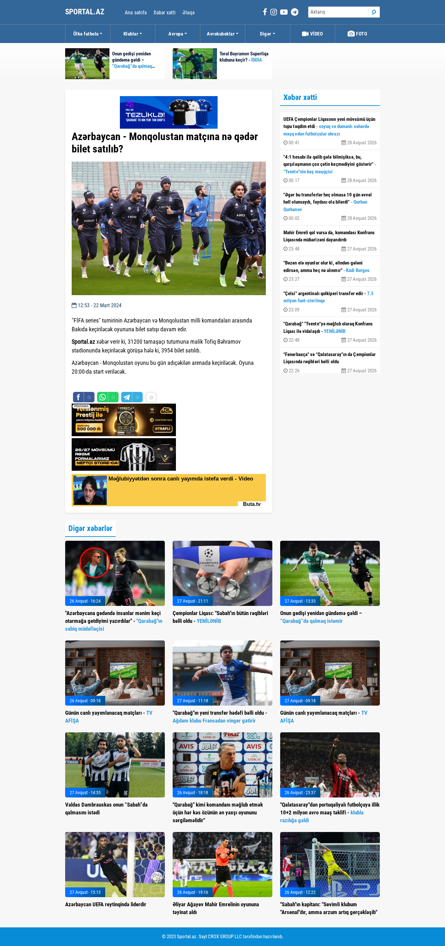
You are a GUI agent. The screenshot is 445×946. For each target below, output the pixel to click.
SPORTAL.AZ (85, 11)
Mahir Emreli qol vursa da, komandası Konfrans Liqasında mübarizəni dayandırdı (330, 241)
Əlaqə (188, 12)
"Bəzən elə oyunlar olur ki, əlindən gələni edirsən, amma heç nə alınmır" (330, 271)
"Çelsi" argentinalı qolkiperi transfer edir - (330, 302)
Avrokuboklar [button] (221, 34)
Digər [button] (265, 34)
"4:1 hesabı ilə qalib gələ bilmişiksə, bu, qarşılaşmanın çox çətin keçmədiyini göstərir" (330, 169)
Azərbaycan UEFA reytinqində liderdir (105, 904)
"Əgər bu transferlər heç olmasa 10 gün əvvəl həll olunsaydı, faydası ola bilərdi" (330, 207)
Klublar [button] (130, 34)
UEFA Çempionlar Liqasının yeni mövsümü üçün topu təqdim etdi (330, 131)
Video (316, 34)
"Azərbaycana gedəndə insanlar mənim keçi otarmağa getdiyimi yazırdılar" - (113, 621)
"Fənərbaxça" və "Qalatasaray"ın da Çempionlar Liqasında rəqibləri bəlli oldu (330, 362)
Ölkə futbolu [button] (86, 34)
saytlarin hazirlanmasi (98, 383)
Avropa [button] (175, 34)
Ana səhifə (136, 12)
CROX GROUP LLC (225, 936)
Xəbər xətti (164, 12)
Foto (361, 34)
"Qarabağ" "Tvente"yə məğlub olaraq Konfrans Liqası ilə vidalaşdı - (330, 332)
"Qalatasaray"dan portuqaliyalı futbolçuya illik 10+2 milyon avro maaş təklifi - (330, 812)
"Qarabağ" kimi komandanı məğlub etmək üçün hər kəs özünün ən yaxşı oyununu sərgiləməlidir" (218, 812)
